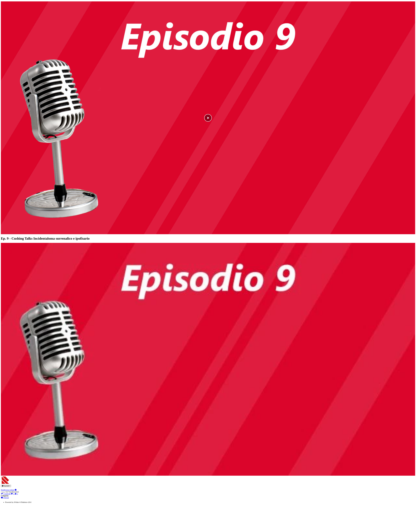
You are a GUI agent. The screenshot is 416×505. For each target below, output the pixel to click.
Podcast (6, 498)
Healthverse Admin (8, 490)
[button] (6, 486)
